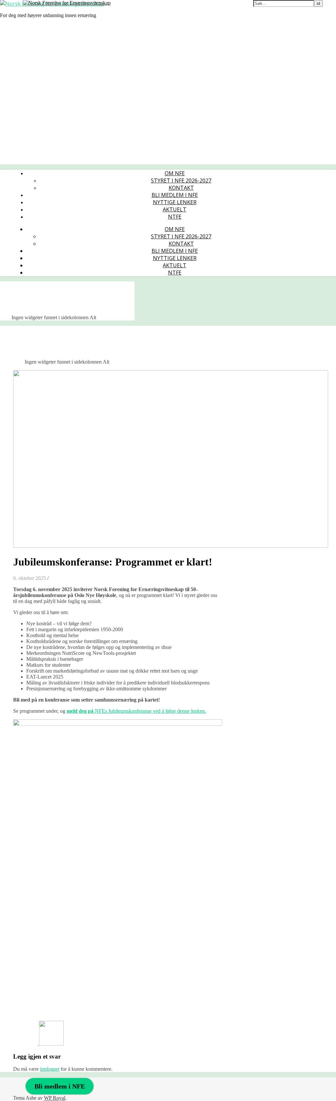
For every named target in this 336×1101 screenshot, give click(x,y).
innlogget (49, 1069)
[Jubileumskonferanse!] (51, 1043)
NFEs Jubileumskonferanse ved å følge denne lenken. (136, 711)
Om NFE (175, 173)
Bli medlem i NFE (175, 195)
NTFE (174, 216)
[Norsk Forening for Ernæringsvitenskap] (67, 3)
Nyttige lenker (175, 202)
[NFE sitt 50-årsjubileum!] (26, 1043)
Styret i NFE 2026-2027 (181, 180)
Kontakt (181, 187)
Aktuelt (174, 209)
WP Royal (54, 1098)
